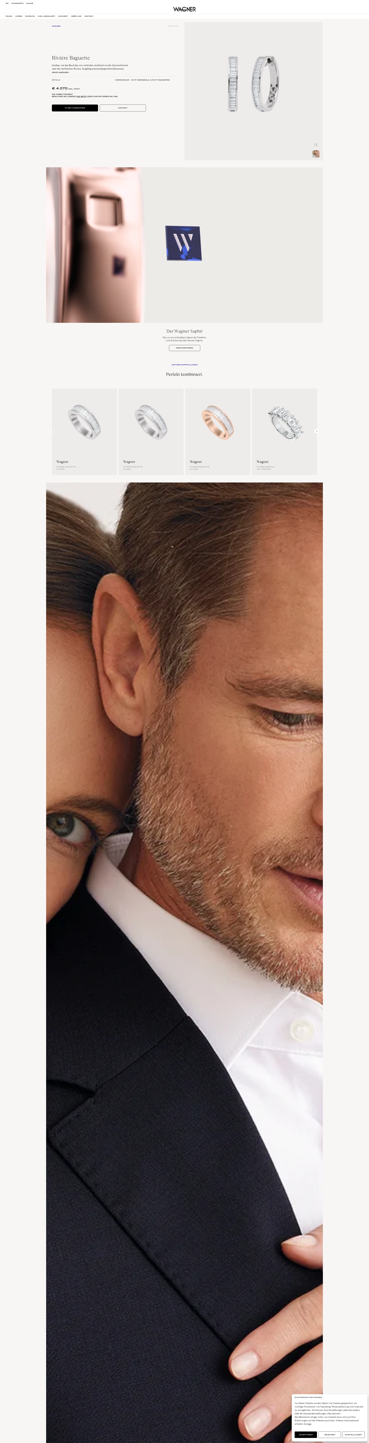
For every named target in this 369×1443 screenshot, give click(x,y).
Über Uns (76, 16)
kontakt (89, 16)
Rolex (9, 16)
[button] (316, 431)
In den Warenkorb (75, 108)
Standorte (17, 3)
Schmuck (30, 16)
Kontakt (122, 108)
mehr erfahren (184, 348)
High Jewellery (46, 16)
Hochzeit (63, 16)
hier (309, 1424)
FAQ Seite (81, 96)
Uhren (18, 16)
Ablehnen (329, 1435)
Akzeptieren (306, 1435)
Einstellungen (353, 1435)
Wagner (62, 461)
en (7, 3)
